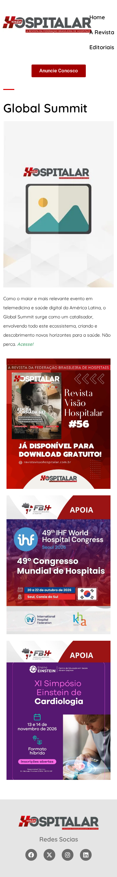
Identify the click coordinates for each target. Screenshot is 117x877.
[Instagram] (67, 855)
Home (97, 17)
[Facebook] (31, 855)
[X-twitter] (49, 855)
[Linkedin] (86, 855)
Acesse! (25, 344)
